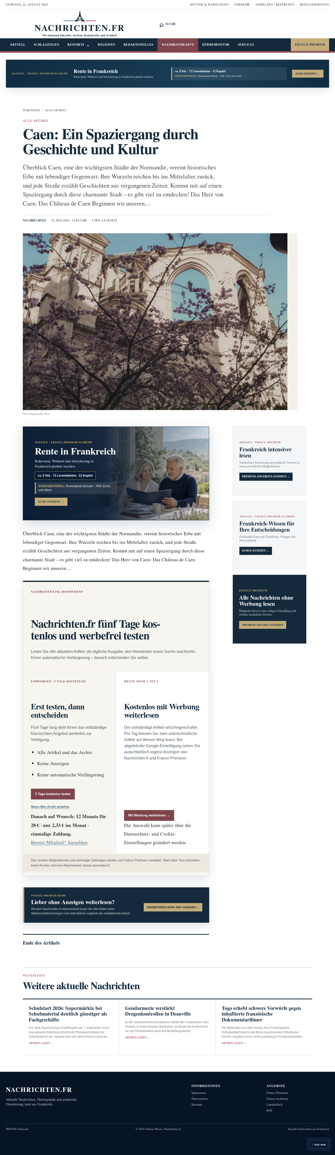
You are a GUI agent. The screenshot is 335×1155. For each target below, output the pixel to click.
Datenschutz (200, 1098)
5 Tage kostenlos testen (53, 794)
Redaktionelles (139, 44)
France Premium (310, 44)
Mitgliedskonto (314, 4)
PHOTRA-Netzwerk (17, 1129)
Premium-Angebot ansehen (262, 624)
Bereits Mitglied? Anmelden (59, 842)
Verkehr (242, 4)
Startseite (31, 110)
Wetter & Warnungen (209, 4)
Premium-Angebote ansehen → (266, 476)
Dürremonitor (216, 44)
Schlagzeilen (46, 44)
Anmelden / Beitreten (275, 4)
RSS (269, 1110)
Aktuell (18, 44)
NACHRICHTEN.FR (39, 1089)
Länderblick (275, 1104)
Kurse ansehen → (255, 550)
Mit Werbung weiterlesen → (149, 815)
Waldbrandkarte (178, 44)
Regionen (106, 44)
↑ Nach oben (319, 1144)
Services (246, 44)
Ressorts (78, 45)
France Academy (277, 1098)
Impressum (199, 1093)
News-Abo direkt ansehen (50, 807)
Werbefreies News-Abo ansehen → (173, 907)
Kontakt (197, 1104)
